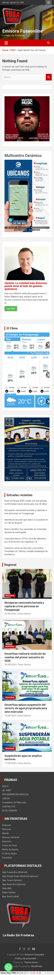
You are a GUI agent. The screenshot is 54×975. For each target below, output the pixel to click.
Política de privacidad (25, 958)
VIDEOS (6, 798)
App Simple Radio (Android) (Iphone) (20, 876)
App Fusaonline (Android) (14, 872)
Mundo (5, 833)
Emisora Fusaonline (22, 31)
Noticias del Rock (10, 837)
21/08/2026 (10, 613)
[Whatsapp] (8, 967)
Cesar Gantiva (24, 613)
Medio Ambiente (10, 849)
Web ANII (6, 888)
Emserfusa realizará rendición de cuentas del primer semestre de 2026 (25, 657)
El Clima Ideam (9, 853)
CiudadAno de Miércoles (14, 802)
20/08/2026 (10, 664)
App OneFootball (10, 896)
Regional (10, 565)
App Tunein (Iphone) (12, 880)
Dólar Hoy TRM (8, 973)
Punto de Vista (9, 845)
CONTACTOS (8, 806)
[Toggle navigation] (6, 42)
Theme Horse (31, 962)
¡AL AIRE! (6, 790)
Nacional (6, 829)
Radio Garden (8, 892)
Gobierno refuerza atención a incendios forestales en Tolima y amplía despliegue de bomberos (26, 551)
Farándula (7, 857)
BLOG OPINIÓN (9, 810)
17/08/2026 (10, 763)
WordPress (36, 966)
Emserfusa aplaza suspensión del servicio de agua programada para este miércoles (25, 708)
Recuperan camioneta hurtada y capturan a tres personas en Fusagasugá (24, 606)
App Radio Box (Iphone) (14, 884)
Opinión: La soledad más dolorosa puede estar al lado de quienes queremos (25, 286)
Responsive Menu (48, 2)
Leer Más (10, 308)
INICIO (5, 786)
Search (49, 77)
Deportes (6, 841)
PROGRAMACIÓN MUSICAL (15, 794)
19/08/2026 (10, 715)
